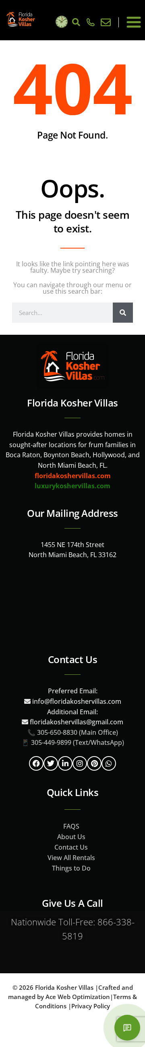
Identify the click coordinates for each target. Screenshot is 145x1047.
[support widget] (127, 1028)
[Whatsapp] (109, 763)
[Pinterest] (94, 763)
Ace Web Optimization (78, 997)
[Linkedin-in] (65, 763)
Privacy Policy (90, 1006)
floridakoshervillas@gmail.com (76, 721)
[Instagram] (79, 763)
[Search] (123, 313)
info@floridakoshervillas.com (76, 701)
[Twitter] (51, 763)
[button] (133, 22)
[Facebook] (36, 763)
